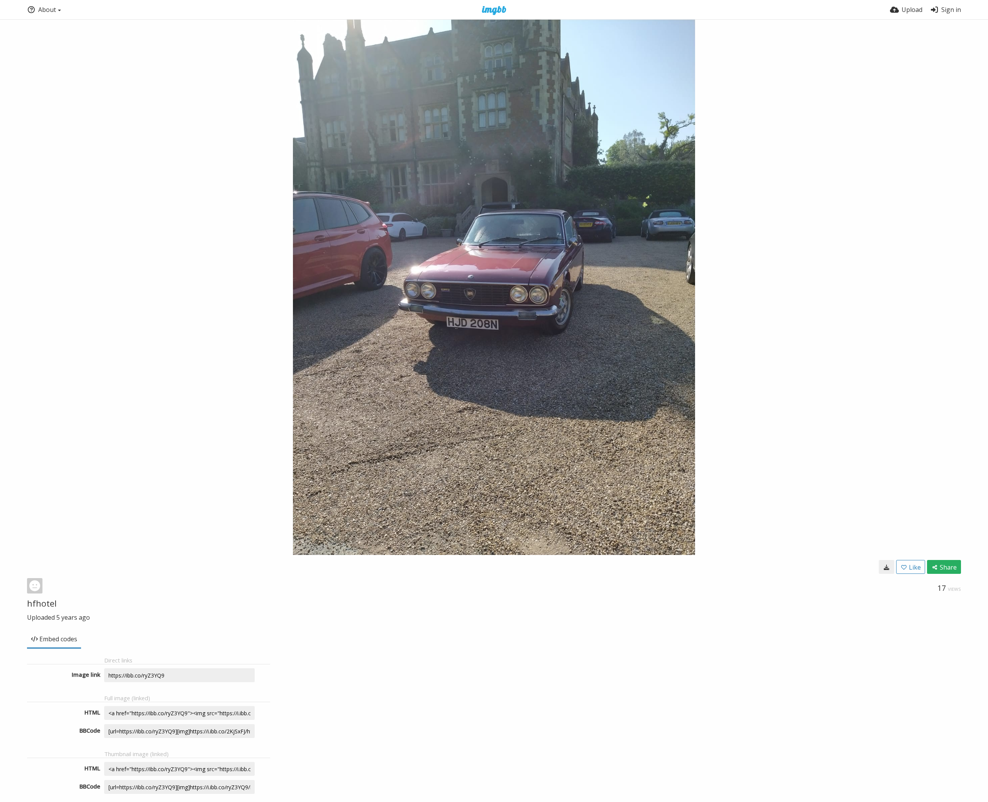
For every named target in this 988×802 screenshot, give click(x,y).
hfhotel (42, 603)
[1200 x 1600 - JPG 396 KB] (886, 567)
